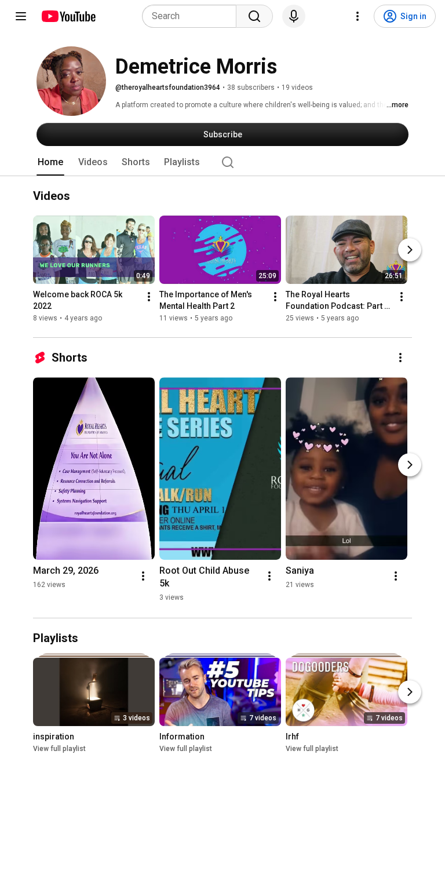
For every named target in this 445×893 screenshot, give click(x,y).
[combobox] (193, 16)
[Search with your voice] (293, 16)
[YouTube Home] (68, 16)
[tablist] (222, 162)
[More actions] (149, 296)
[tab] (50, 162)
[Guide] (21, 16)
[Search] (254, 16)
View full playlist (59, 749)
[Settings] (357, 16)
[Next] (409, 249)
